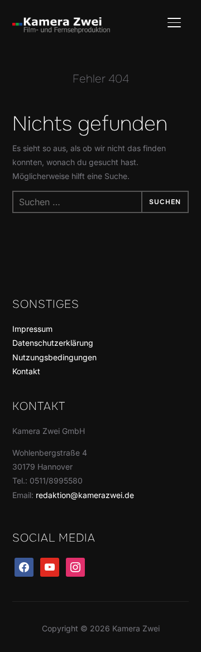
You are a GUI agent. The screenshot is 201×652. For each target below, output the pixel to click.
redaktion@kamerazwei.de (85, 495)
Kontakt (26, 371)
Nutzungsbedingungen (54, 357)
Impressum (32, 329)
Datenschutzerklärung (52, 342)
